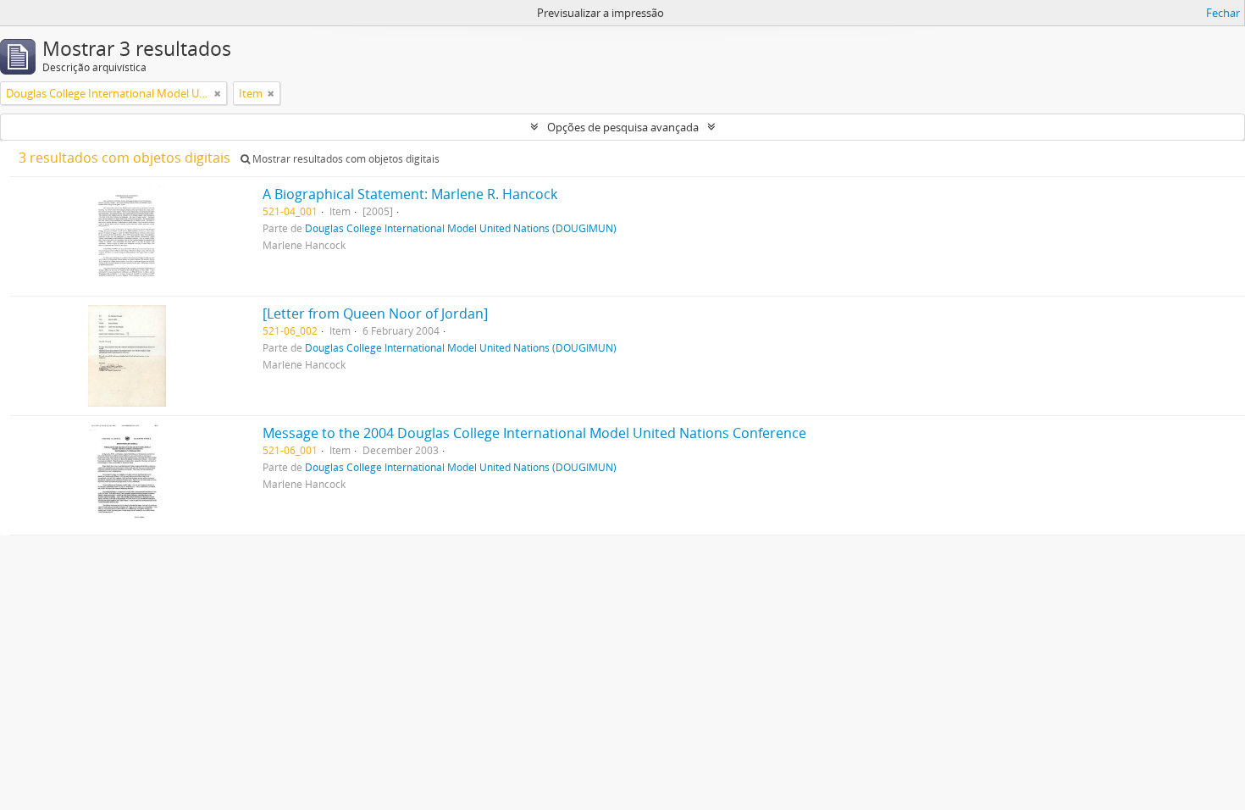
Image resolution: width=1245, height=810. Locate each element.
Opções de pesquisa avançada (623, 127)
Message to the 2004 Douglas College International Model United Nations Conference (534, 433)
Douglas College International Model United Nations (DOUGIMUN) (461, 228)
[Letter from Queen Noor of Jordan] (375, 313)
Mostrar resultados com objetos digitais (345, 159)
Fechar (1223, 12)
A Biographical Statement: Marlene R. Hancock (410, 194)
